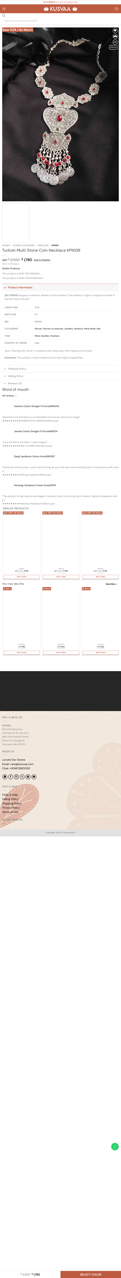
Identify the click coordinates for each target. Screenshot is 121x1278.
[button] (4, 9)
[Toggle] (5, 287)
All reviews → (9, 395)
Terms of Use (10, 812)
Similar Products (11, 268)
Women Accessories (24, 245)
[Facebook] (10, 776)
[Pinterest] (28, 776)
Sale (98, 328)
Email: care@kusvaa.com (17, 764)
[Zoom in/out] (3, 847)
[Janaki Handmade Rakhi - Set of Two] (61, 615)
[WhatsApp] (5, 776)
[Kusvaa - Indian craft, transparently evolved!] (60, 9)
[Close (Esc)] (29, 847)
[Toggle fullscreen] (11, 847)
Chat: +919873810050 (16, 768)
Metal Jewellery (42, 336)
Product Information (20, 287)
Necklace (78, 328)
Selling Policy (15, 376)
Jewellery (43, 245)
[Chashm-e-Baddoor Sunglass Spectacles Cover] (100, 615)
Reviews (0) (15, 383)
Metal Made (89, 328)
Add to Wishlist (42, 259)
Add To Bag (21, 577)
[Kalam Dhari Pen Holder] (21, 615)
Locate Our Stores (13, 760)
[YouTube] (34, 776)
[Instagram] (16, 776)
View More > (111, 584)
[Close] (3, 666)
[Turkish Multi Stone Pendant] (21, 539)
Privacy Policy (11, 807)
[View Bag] (116, 9)
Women (6, 245)
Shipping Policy (17, 368)
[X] (22, 776)
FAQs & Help (10, 795)
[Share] (20, 847)
